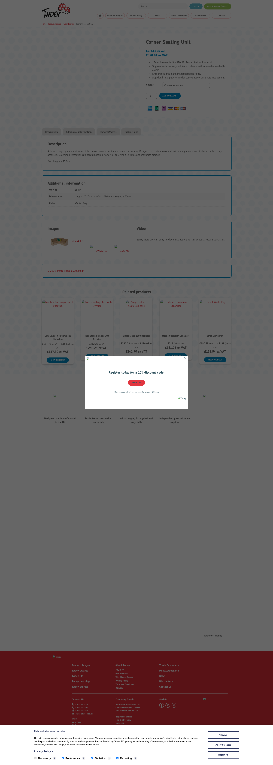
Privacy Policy (43, 751)
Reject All (223, 754)
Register (136, 382)
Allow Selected (223, 745)
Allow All (223, 735)
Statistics (100, 758)
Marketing (126, 758)
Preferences (72, 758)
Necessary (44, 758)
